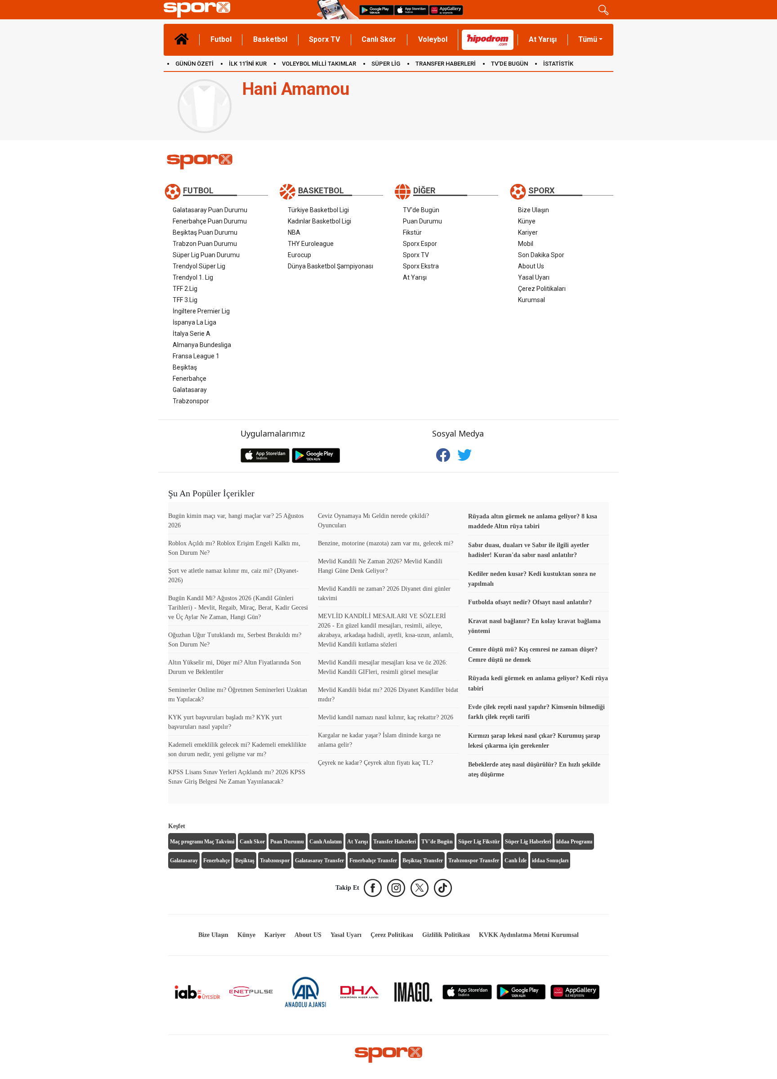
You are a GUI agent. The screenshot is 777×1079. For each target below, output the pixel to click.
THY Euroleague (311, 243)
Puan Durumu (422, 221)
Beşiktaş (185, 367)
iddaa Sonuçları (550, 860)
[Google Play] (521, 991)
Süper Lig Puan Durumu (206, 255)
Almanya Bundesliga (202, 344)
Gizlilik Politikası (446, 935)
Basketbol (270, 39)
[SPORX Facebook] (373, 888)
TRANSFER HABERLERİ (445, 63)
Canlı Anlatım (325, 841)
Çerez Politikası (392, 935)
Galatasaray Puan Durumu (210, 210)
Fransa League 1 (196, 356)
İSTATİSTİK (558, 63)
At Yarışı (543, 39)
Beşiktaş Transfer (422, 860)
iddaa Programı (574, 841)
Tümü (587, 39)
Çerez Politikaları (542, 288)
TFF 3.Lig (185, 299)
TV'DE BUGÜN (509, 63)
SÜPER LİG (385, 63)
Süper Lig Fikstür (479, 841)
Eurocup (299, 255)
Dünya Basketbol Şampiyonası (330, 266)
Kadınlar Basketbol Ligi (319, 221)
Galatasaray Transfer (319, 860)
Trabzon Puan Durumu (205, 243)
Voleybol (432, 39)
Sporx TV (324, 39)
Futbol (221, 39)
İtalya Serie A (191, 333)
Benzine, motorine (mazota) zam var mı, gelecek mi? (385, 543)
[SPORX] (388, 1055)
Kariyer (528, 232)
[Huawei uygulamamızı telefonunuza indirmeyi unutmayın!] (446, 9)
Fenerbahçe (189, 378)
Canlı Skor (379, 39)
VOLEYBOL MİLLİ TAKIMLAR (319, 63)
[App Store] (467, 991)
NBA (294, 232)
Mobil (525, 243)
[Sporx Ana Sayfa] (238, 10)
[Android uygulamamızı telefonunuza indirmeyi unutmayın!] (376, 9)
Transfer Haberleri (394, 841)
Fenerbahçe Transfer (373, 860)
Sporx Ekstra (421, 266)
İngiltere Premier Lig (201, 311)
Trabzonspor (191, 401)
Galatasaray (190, 389)
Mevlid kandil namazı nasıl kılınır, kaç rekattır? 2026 (385, 717)
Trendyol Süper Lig (199, 266)
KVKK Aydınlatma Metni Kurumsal (529, 935)
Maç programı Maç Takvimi (202, 841)
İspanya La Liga (194, 322)
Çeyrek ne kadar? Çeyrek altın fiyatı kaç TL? (375, 762)
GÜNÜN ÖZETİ (194, 63)
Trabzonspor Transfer (473, 860)
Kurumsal (531, 299)
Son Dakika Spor (541, 255)
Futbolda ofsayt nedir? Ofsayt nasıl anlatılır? (530, 602)
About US (308, 935)
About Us (531, 266)
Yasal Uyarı (533, 277)
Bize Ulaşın (533, 210)
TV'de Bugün (421, 210)
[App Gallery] (575, 991)
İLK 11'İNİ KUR (248, 63)
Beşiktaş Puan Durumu (205, 232)
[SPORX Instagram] (396, 888)
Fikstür (412, 232)
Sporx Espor (420, 243)
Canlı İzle (516, 860)
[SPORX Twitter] (419, 888)
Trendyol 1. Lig (193, 277)
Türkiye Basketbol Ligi (318, 210)
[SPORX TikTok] (443, 888)
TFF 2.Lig (185, 288)
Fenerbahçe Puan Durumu (210, 221)
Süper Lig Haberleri (528, 841)
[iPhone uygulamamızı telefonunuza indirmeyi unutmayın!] (411, 9)
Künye (527, 221)
